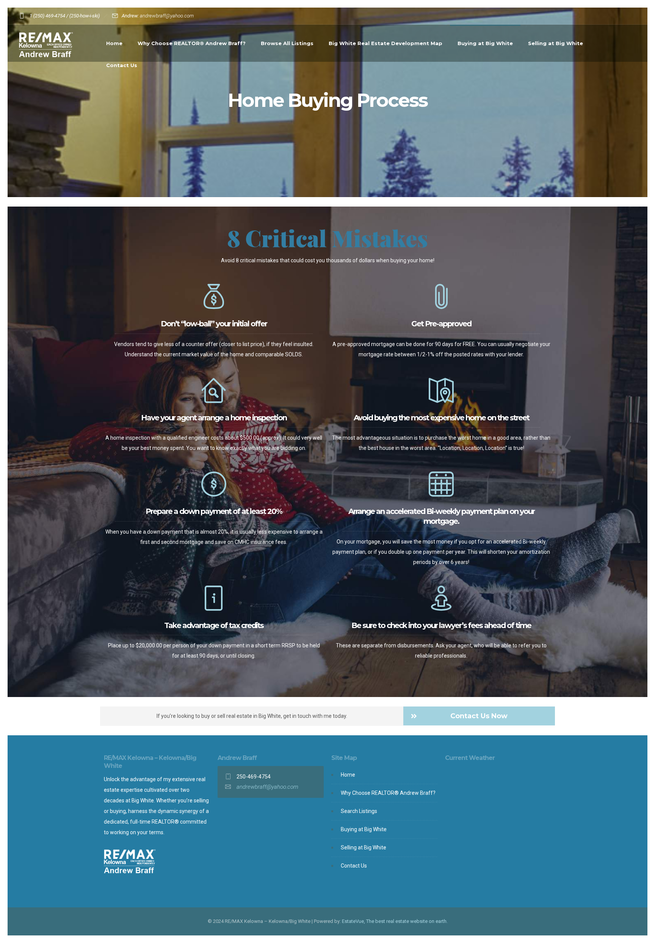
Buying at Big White (485, 43)
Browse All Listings (287, 43)
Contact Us (121, 65)
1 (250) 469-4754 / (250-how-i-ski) (65, 16)
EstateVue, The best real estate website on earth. (395, 921)
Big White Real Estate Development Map (385, 43)
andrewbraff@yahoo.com (167, 16)
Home (114, 43)
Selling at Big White (555, 43)
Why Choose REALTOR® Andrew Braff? (192, 43)
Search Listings (359, 811)
